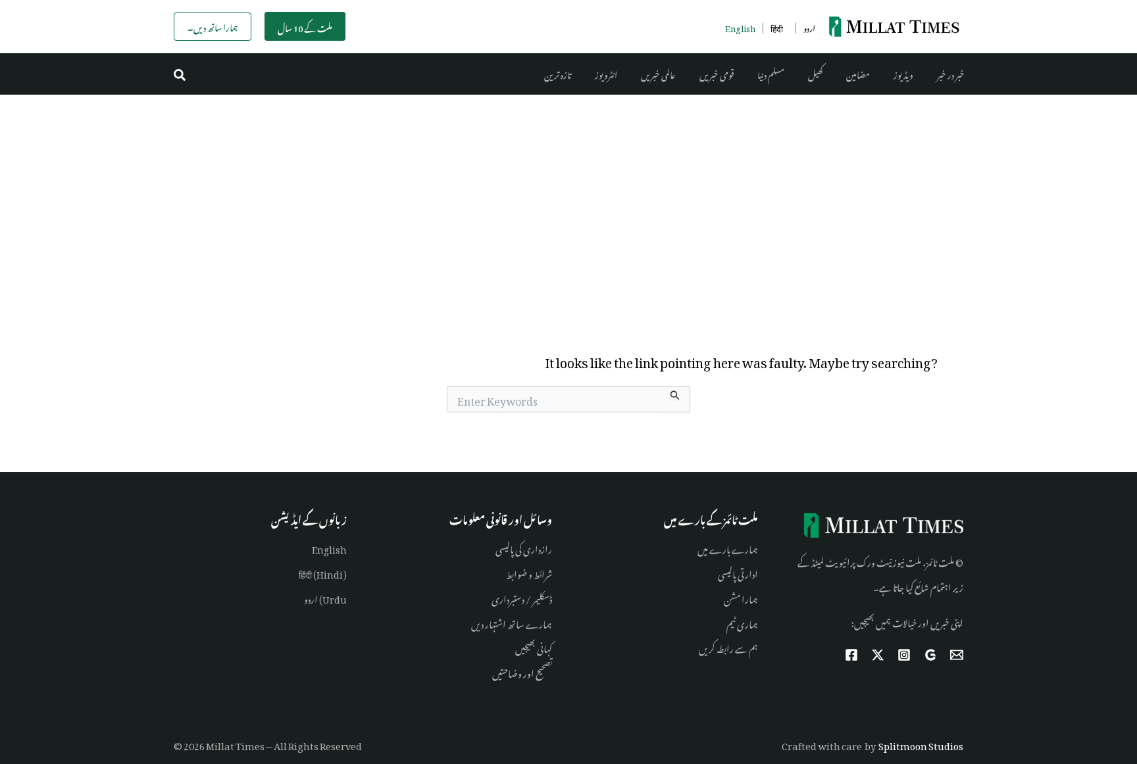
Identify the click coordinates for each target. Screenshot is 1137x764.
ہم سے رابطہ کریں (728, 646)
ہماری (747, 622)
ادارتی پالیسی (738, 572)
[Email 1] (956, 654)
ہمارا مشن (741, 597)
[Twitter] (877, 654)
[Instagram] (904, 654)
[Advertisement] (568, 193)
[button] (180, 74)
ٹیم (731, 622)
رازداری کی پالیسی (523, 547)
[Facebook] (851, 654)
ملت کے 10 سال (305, 26)
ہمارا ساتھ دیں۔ (213, 26)
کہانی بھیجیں (533, 646)
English (329, 547)
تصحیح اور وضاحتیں (522, 671)
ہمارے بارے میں (727, 547)
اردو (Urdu (325, 597)
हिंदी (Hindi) (323, 572)
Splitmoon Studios (920, 744)
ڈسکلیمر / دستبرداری (522, 597)
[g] (930, 654)
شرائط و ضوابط (529, 572)
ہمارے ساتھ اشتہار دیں (511, 622)
